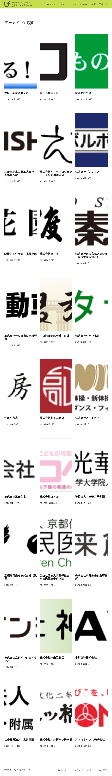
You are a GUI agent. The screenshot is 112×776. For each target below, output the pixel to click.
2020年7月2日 (11, 667)
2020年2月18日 (48, 745)
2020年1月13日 (83, 745)
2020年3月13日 (12, 745)
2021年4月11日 (83, 342)
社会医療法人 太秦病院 (19, 739)
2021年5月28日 (48, 342)
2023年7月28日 (48, 99)
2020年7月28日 (48, 585)
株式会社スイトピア (87, 417)
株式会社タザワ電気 (87, 335)
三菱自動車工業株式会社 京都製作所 (19, 173)
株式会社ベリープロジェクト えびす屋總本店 (56, 173)
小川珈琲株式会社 (86, 657)
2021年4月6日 (11, 424)
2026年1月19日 (12, 99)
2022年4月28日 (83, 178)
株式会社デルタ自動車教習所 (20, 337)
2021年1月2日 (82, 424)
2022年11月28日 (83, 99)
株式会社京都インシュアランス (20, 659)
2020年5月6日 (82, 664)
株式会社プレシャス (87, 171)
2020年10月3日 (83, 503)
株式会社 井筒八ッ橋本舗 (56, 739)
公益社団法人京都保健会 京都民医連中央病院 (56, 577)
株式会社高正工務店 (52, 417)
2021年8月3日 (82, 263)
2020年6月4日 (47, 664)
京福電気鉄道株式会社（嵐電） (20, 577)
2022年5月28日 (48, 181)
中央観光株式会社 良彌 (55, 335)
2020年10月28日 (48, 503)
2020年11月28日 (13, 503)
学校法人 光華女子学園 (90, 496)
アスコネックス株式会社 (90, 739)
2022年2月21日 (12, 260)
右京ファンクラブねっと (17, 770)
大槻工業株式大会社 (16, 92)
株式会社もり (83, 92)
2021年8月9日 (47, 260)
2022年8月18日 (12, 181)
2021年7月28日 (12, 345)
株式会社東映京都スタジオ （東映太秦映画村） (91, 255)
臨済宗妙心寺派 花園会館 (20, 253)
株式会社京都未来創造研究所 (91, 577)
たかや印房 (11, 417)
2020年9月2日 (11, 585)
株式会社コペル (49, 496)
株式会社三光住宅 (15, 496)
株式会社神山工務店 (52, 657)
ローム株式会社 (49, 92)
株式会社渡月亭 (49, 253)
